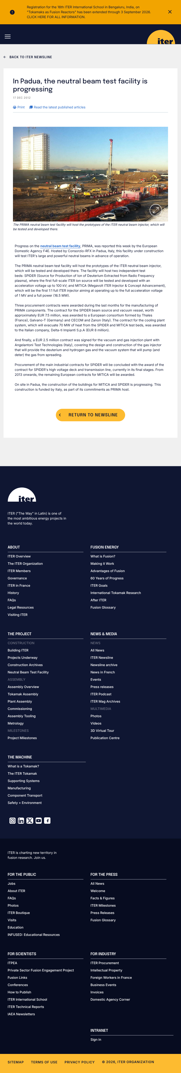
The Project (20, 634)
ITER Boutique (19, 913)
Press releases (102, 687)
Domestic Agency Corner (110, 1000)
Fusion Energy (104, 547)
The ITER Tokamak (22, 774)
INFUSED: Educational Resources (34, 935)
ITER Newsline (101, 658)
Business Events (103, 985)
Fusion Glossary (103, 608)
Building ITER (18, 650)
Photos (95, 716)
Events (95, 680)
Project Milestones (22, 738)
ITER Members (19, 571)
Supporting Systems (24, 781)
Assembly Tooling (22, 716)
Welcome (97, 891)
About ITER (16, 891)
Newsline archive (103, 665)
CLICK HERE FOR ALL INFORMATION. (56, 17)
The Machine (20, 757)
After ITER (98, 600)
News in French (102, 672)
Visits (12, 920)
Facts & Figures (102, 898)
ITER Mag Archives (105, 702)
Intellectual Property (106, 970)
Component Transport (25, 796)
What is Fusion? (102, 556)
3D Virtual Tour (102, 731)
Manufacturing (19, 788)
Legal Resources (21, 608)
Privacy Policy (80, 1062)
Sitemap (16, 1062)
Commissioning (20, 709)
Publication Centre (104, 738)
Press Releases (102, 913)
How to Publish (19, 992)
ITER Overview (19, 556)
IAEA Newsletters (21, 1014)
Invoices (97, 992)
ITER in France (19, 586)
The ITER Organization (25, 564)
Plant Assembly (20, 702)
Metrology (16, 723)
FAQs (12, 600)
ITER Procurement (104, 963)
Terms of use (44, 1062)
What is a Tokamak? (23, 766)
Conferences (18, 985)
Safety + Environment (25, 803)
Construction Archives (25, 665)
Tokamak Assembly (23, 694)
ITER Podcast (100, 694)
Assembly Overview (23, 687)
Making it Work (102, 564)
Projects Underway (23, 658)
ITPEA (12, 963)
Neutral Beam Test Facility (28, 672)
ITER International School (27, 1000)
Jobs (12, 884)
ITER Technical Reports (26, 1007)
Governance (17, 578)
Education (16, 928)
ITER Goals (98, 586)
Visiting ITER (18, 615)
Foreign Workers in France (111, 978)
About (14, 547)
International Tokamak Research (115, 593)
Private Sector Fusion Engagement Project (41, 970)
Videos (95, 723)
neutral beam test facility (60, 246)
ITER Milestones (103, 906)
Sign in (95, 1040)
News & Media (103, 634)
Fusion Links (17, 978)
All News (97, 650)
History (13, 593)
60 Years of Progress (106, 578)
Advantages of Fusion (107, 571)
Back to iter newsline (30, 57)
